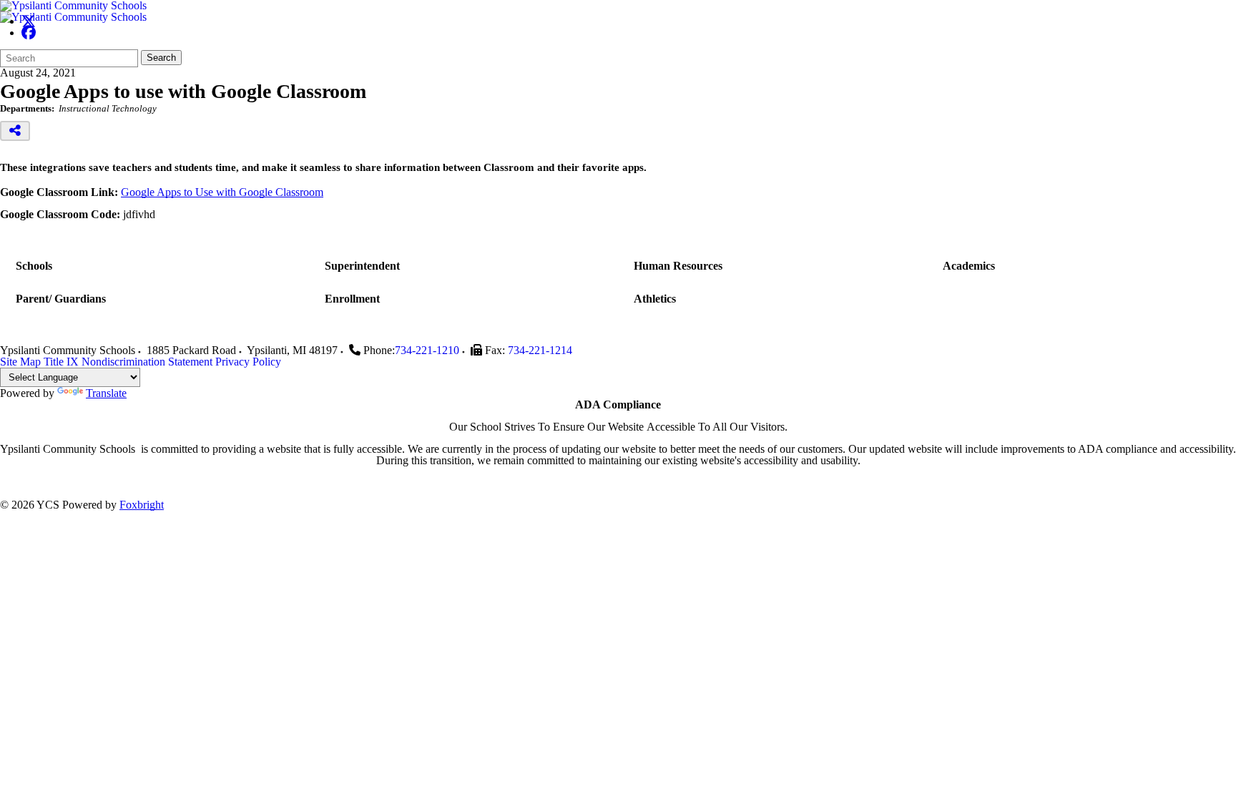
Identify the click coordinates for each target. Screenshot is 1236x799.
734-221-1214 (540, 350)
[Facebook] (28, 32)
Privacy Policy (248, 362)
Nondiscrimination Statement (147, 362)
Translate (106, 393)
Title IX (61, 362)
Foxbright (141, 505)
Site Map (20, 362)
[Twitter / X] (28, 21)
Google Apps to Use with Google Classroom (222, 192)
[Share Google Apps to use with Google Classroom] (15, 131)
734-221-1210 (427, 350)
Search (161, 57)
